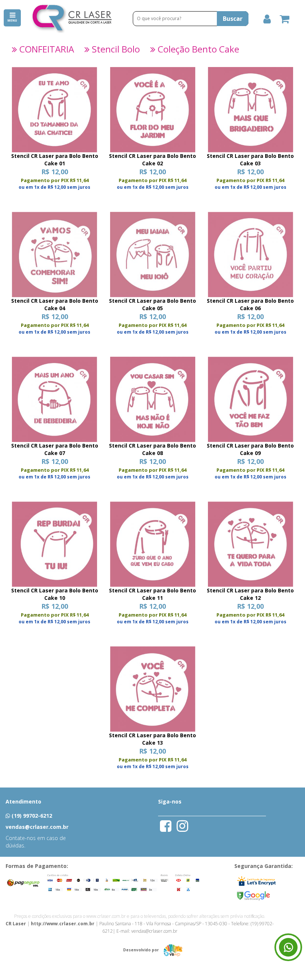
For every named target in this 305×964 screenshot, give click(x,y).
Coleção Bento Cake (197, 49)
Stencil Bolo (115, 49)
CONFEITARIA (45, 49)
